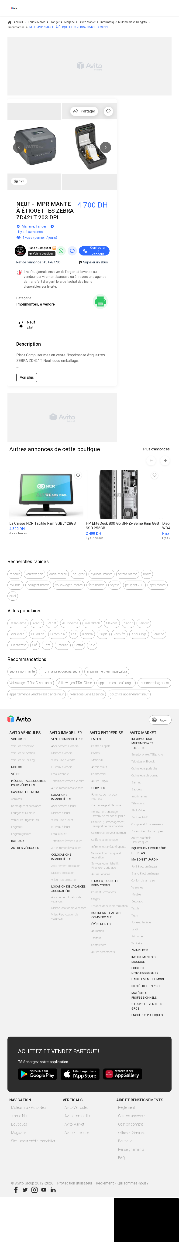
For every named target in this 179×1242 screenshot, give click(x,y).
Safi (35, 645)
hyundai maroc (101, 574)
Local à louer (58, 834)
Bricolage (137, 936)
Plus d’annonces (156, 449)
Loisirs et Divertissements (144, 970)
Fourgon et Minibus (23, 813)
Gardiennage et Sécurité (106, 805)
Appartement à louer (63, 806)
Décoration (138, 901)
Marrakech (92, 623)
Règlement (126, 1107)
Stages (95, 899)
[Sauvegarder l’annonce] (108, 111)
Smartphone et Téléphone (147, 754)
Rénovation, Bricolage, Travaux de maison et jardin (108, 814)
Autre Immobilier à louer (66, 848)
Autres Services (100, 874)
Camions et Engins (25, 792)
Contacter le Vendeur (98, 250)
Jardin (135, 929)
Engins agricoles (21, 834)
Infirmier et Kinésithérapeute (108, 846)
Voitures (18, 739)
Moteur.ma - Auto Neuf (29, 1107)
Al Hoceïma (70, 623)
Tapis (134, 915)
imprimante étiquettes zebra (60, 671)
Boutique (125, 1141)
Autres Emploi (99, 781)
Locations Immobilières (61, 797)
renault (15, 574)
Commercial (98, 774)
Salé (92, 645)
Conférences (98, 945)
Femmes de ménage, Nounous (104, 796)
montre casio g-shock (154, 683)
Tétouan (63, 645)
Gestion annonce (131, 1116)
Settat (79, 645)
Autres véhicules (25, 848)
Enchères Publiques (147, 1015)
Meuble (136, 894)
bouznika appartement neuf (129, 694)
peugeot (79, 574)
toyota (114, 585)
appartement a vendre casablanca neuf (37, 694)
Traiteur (96, 938)
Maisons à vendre (61, 753)
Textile (135, 908)
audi (13, 596)
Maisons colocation (62, 873)
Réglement (105, 1183)
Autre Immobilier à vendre (67, 788)
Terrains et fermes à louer (66, 841)
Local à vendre (60, 774)
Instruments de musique (144, 959)
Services (98, 788)
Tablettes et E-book (143, 761)
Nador (128, 623)
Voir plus (27, 377)
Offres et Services (131, 1132)
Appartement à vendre (65, 746)
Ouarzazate (18, 645)
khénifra (119, 634)
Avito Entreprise (77, 1132)
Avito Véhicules (76, 1107)
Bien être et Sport (145, 986)
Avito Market (88, 22)
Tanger (54, 22)
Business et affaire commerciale (106, 915)
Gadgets (136, 789)
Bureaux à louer (60, 827)
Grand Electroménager (145, 873)
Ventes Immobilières (67, 739)
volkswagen (34, 574)
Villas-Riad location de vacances (64, 916)
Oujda (103, 634)
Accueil (18, 22)
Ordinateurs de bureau (144, 775)
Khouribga (139, 634)
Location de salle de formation (109, 906)
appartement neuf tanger (116, 683)
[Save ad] (78, 475)
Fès (73, 634)
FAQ (121, 1158)
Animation (97, 931)
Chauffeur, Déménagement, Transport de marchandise (108, 824)
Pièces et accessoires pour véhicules (28, 783)
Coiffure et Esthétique (104, 839)
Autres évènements (103, 952)
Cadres (95, 753)
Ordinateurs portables (144, 768)
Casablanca (18, 623)
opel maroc (158, 585)
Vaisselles (137, 887)
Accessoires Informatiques (147, 831)
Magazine (18, 1132)
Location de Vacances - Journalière (69, 889)
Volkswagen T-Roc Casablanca (31, 683)
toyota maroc (127, 574)
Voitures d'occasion (22, 746)
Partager (88, 111)
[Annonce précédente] (151, 460)
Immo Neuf (20, 1116)
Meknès (112, 623)
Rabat (52, 623)
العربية (164, 720)
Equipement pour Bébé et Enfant (148, 851)
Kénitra (87, 634)
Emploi (96, 739)
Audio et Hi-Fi (139, 817)
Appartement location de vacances (66, 899)
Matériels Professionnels (144, 995)
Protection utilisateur (74, 1183)
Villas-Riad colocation (64, 879)
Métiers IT (97, 760)
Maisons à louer (60, 813)
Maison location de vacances (68, 908)
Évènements (101, 924)
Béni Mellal (17, 634)
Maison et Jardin (144, 859)
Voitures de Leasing (23, 760)
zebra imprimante (22, 671)
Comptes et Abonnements (147, 824)
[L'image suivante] (105, 147)
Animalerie (139, 950)
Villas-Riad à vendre (63, 760)
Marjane (69, 22)
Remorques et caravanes (26, 806)
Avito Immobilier (77, 1116)
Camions (16, 799)
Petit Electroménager (144, 866)
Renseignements (131, 1149)
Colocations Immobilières (61, 857)
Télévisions (138, 803)
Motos (16, 767)
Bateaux (17, 841)
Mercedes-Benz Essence (87, 694)
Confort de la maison (143, 880)
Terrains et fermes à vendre (67, 781)
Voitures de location (23, 753)
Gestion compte (130, 1124)
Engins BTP (18, 827)
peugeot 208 (134, 585)
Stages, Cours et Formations (105, 883)
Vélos (16, 774)
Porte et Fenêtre (141, 922)
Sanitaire (136, 943)
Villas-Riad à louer (62, 820)
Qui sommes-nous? (132, 1183)
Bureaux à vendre (61, 767)
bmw (147, 574)
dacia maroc (58, 574)
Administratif (99, 767)
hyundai (15, 585)
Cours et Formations (103, 892)
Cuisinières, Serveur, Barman (108, 832)
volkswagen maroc (69, 585)
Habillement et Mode (148, 979)
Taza (47, 645)
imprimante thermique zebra (106, 671)
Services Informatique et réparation (106, 855)
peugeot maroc (38, 585)
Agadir (37, 623)
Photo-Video (138, 810)
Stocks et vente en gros (146, 1006)
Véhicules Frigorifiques (25, 820)
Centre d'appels (100, 746)
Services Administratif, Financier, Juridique (105, 865)
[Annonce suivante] (165, 460)
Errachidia (57, 634)
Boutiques (19, 1124)
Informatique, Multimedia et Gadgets (123, 22)
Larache (158, 634)
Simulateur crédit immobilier (33, 1141)
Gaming (136, 782)
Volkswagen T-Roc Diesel (75, 683)
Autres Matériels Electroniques (141, 840)
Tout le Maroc (36, 22)
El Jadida (37, 634)
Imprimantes (16, 27)
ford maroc (96, 585)
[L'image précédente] (18, 147)
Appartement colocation (65, 866)
